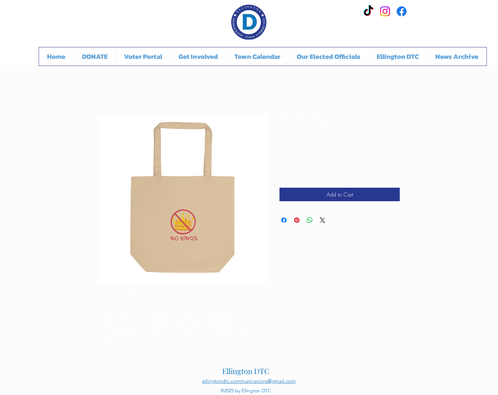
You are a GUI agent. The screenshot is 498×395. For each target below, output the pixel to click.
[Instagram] (385, 11)
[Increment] (305, 171)
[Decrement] (285, 171)
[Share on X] (322, 220)
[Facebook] (401, 11)
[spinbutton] (295, 171)
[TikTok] (368, 11)
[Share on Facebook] (284, 220)
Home (105, 90)
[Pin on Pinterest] (297, 220)
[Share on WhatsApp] (310, 220)
